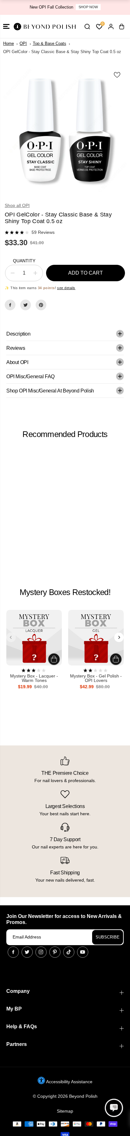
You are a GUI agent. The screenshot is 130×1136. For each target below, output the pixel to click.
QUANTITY (24, 260)
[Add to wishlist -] (117, 74)
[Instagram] (41, 952)
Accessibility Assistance (68, 1081)
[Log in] (110, 26)
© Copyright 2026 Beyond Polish (65, 1096)
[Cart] (121, 26)
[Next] (119, 637)
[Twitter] (25, 305)
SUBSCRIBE (108, 937)
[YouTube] (83, 952)
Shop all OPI (17, 205)
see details (66, 288)
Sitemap (65, 1111)
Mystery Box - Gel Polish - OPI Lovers (96, 678)
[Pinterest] (41, 305)
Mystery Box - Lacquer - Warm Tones (34, 678)
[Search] (87, 26)
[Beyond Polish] (44, 26)
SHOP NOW (88, 7)
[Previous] (11, 637)
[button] (6, 26)
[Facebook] (10, 305)
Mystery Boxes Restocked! (65, 592)
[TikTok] (69, 952)
